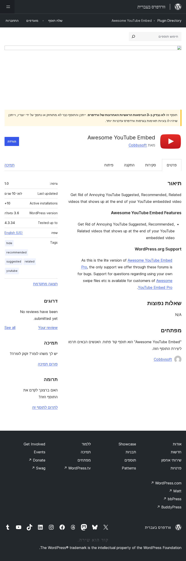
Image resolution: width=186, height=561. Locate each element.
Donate (36, 460)
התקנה (129, 165)
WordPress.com (166, 483)
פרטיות (176, 468)
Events (39, 452)
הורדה (11, 141)
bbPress (172, 499)
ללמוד (86, 444)
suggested (13, 261)
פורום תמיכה (48, 364)
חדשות (176, 452)
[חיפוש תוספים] (133, 36)
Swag (38, 468)
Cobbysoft (138, 145)
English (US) (14, 233)
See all (10, 327)
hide (9, 243)
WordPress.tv (77, 468)
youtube (11, 270)
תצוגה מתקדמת (45, 284)
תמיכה (10, 165)
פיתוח (108, 165)
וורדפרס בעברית (158, 527)
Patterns (129, 468)
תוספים (130, 460)
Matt (175, 491)
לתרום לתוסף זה (45, 407)
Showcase (127, 444)
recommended (16, 252)
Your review (48, 327)
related (29, 261)
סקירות (150, 165)
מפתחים (84, 460)
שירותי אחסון (171, 460)
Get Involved (34, 444)
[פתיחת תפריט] (7, 7)
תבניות (131, 452)
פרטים (172, 165)
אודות (177, 444)
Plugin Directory (169, 20)
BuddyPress (169, 507)
